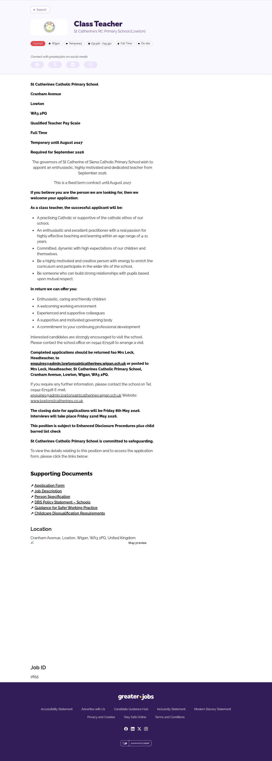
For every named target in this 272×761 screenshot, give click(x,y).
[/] (136, 697)
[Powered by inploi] (136, 743)
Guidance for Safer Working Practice (66, 507)
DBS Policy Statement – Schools (62, 502)
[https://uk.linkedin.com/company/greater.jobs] (73, 64)
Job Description (48, 491)
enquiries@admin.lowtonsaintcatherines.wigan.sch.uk (76, 395)
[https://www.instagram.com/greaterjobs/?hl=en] (90, 64)
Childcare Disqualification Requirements (70, 513)
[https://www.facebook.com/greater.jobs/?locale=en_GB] (37, 64)
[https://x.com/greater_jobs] (55, 64)
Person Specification (52, 496)
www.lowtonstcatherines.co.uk (57, 401)
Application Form (49, 485)
